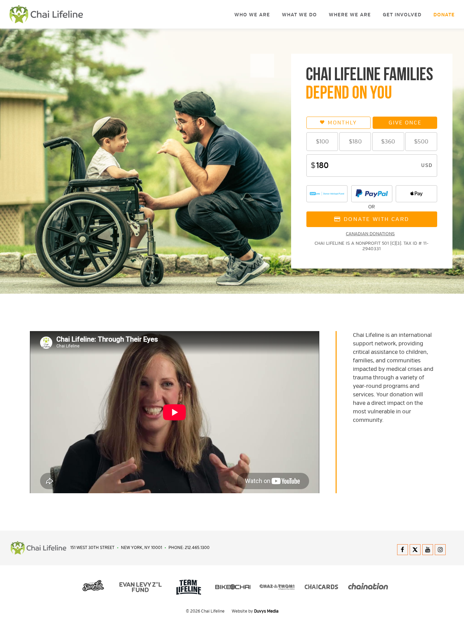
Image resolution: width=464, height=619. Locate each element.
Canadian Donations (370, 234)
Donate (444, 15)
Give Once (405, 123)
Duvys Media (266, 611)
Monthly (342, 123)
